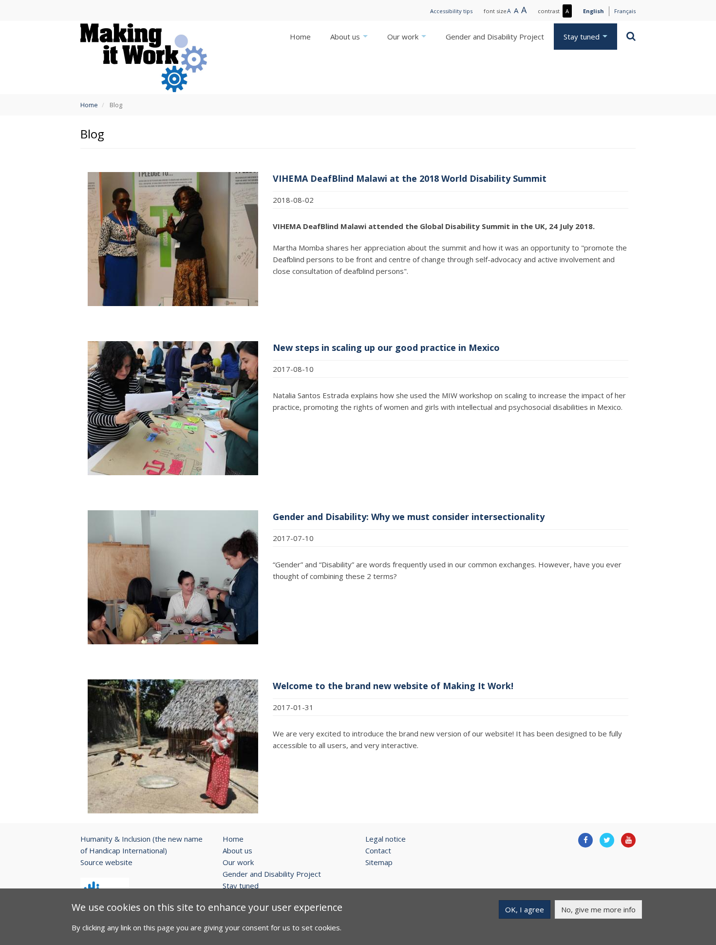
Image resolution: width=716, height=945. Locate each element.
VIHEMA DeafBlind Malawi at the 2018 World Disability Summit (409, 178)
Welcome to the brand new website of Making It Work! (393, 686)
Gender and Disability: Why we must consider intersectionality (409, 516)
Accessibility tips (451, 11)
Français (625, 11)
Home (300, 36)
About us (346, 36)
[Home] (143, 57)
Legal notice (385, 839)
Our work (403, 36)
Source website (106, 862)
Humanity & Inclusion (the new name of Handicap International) (141, 844)
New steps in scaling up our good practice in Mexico (386, 347)
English (593, 11)
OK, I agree (524, 909)
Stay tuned (583, 36)
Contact (378, 850)
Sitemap (379, 862)
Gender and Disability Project (495, 36)
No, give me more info (598, 909)
